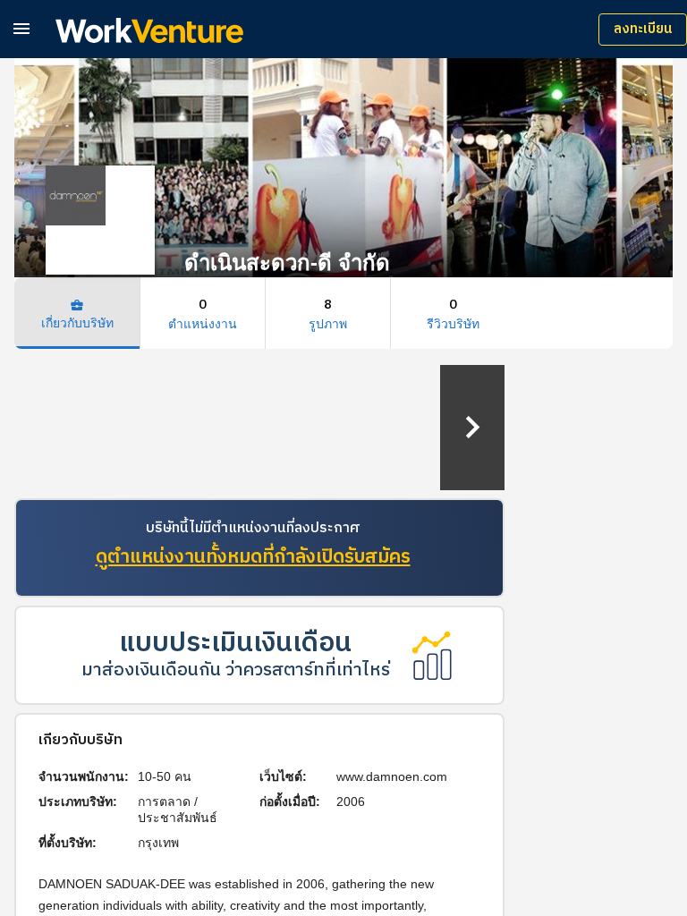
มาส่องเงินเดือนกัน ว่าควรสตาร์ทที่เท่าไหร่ (235, 670)
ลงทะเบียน (643, 29)
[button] (21, 28)
